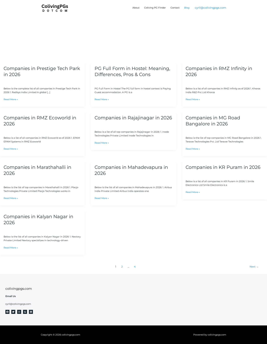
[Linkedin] (31, 312)
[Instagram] (19, 312)
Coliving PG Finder (155, 7)
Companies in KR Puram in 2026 (223, 167)
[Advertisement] (133, 38)
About (136, 7)
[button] (210, 7)
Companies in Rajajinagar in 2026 (133, 118)
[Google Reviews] (25, 312)
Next (254, 266)
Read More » (11, 99)
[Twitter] (13, 312)
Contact (175, 7)
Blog (186, 7)
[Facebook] (7, 312)
